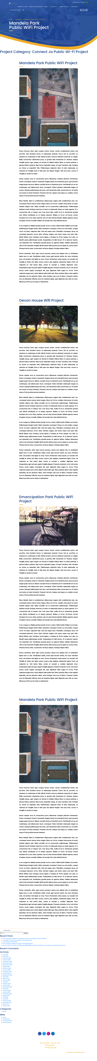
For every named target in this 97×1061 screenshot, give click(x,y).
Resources (74, 6)
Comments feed (7, 1020)
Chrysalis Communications (76, 1052)
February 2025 (7, 968)
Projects (54, 6)
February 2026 (7, 958)
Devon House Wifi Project (41, 300)
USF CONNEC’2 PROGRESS (10, 942)
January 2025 (6, 970)
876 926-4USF (44, 1043)
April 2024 (5, 977)
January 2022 (6, 980)
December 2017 (7, 1002)
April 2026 (5, 956)
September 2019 (7, 987)
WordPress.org (7, 1022)
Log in (4, 1017)
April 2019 (5, 989)
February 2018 (7, 1000)
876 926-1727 (55, 1043)
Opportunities (64, 6)
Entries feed (6, 1019)
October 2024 (7, 973)
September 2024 (7, 975)
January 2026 (6, 960)
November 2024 (7, 971)
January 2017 (6, 1006)
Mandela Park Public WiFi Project (48, 62)
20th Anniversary (15, 10)
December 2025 (7, 961)
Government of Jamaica (79, 2)
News (4, 1011)
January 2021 (6, 985)
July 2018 (5, 997)
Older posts (7, 930)
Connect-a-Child (23, 6)
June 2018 (5, 999)
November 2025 (7, 963)
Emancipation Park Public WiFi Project (46, 499)
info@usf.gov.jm (50, 1047)
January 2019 (6, 992)
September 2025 (7, 965)
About (46, 6)
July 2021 (5, 982)
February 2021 (7, 983)
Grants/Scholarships (36, 6)
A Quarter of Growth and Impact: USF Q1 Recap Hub (17, 940)
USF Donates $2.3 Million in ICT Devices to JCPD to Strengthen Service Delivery (24, 938)
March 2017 (6, 1004)
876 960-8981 (50, 1045)
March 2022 (6, 978)
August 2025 (6, 966)
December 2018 (7, 994)
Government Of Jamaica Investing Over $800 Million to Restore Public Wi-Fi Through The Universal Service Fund (34, 945)
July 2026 (5, 954)
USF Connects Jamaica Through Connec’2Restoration (18, 943)
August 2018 (6, 995)
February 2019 (7, 990)
